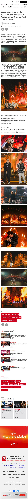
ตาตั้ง (23, 471)
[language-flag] (16, 1)
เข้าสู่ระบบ (23, 2)
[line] (10, 491)
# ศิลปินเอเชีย (13, 342)
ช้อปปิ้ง (4, 474)
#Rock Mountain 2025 (16, 317)
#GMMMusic (4, 320)
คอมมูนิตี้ (23, 474)
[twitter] (17, 491)
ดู (7, 471)
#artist (18, 381)
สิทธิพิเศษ (11, 471)
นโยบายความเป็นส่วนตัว (8, 484)
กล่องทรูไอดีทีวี (16, 474)
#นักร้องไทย (12, 381)
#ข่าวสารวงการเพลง (13, 384)
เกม (19, 471)
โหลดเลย (22, 495)
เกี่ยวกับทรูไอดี (9, 482)
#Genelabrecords (13, 320)
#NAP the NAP (15, 314)
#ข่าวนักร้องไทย (5, 381)
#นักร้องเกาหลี (4, 390)
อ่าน (4, 5)
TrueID (4, 2)
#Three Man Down (6, 314)
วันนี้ (4, 471)
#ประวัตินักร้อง (5, 384)
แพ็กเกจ (9, 474)
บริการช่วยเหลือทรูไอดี (14, 478)
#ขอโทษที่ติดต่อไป (5, 317)
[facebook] (14, 491)
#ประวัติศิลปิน (4, 387)
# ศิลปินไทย (12, 334)
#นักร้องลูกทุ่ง (22, 384)
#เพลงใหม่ (18, 387)
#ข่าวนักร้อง (11, 387)
